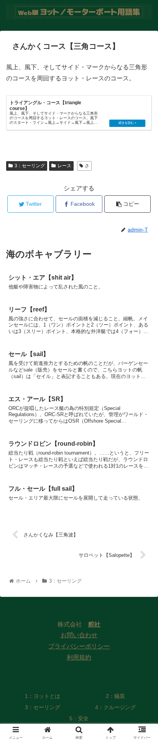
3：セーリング (30, 165)
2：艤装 (115, 696)
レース (64, 165)
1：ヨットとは (42, 696)
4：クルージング (115, 707)
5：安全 (79, 718)
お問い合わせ (79, 635)
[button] (142, 655)
